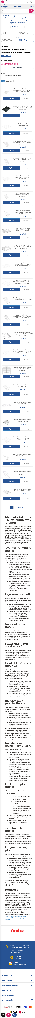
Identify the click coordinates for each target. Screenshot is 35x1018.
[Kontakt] (8, 1015)
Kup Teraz (11, 98)
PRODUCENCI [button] (7, 990)
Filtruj (3, 81)
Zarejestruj (24, 2)
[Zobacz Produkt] (6, 92)
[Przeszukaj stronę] (31, 11)
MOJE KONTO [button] (7, 981)
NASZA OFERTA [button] (8, 995)
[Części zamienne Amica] (17, 930)
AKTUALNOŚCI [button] (7, 1000)
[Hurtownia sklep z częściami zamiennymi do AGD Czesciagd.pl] (4, 6)
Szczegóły (26, 98)
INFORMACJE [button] (7, 976)
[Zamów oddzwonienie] (14, 1015)
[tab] (17, 976)
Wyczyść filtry (9, 81)
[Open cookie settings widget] (3, 1015)
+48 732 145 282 (18, 26)
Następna (20, 507)
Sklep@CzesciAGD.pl (20, 964)
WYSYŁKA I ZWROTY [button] (10, 986)
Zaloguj (31, 2)
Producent (3, 73)
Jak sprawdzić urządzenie (9, 64)
